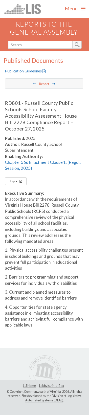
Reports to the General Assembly (44, 28)
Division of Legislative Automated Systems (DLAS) (53, 398)
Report (14, 181)
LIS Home (29, 386)
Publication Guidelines (24, 71)
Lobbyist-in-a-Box (51, 386)
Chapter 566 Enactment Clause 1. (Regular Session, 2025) (44, 165)
